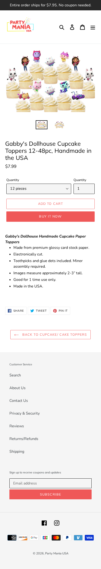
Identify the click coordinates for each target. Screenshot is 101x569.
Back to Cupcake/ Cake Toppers (54, 334)
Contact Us (18, 400)
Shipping (16, 451)
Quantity (12, 180)
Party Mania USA (56, 553)
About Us (17, 388)
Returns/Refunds (23, 438)
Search (15, 375)
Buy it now (50, 216)
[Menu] (93, 27)
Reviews (16, 426)
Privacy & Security (24, 413)
